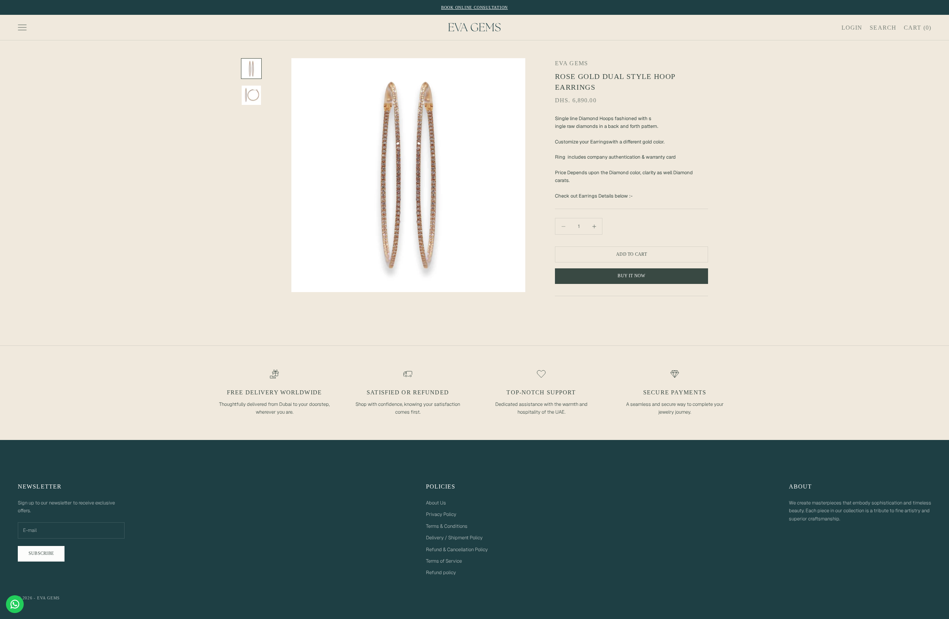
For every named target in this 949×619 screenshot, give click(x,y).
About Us (436, 503)
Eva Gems (571, 63)
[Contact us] (15, 604)
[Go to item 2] (251, 95)
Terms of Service (444, 561)
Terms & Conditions (446, 526)
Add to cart (631, 254)
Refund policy (441, 572)
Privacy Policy (441, 514)
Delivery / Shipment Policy (454, 537)
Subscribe (41, 553)
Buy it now (631, 275)
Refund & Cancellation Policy (457, 549)
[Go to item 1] (251, 68)
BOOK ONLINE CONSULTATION (474, 7)
